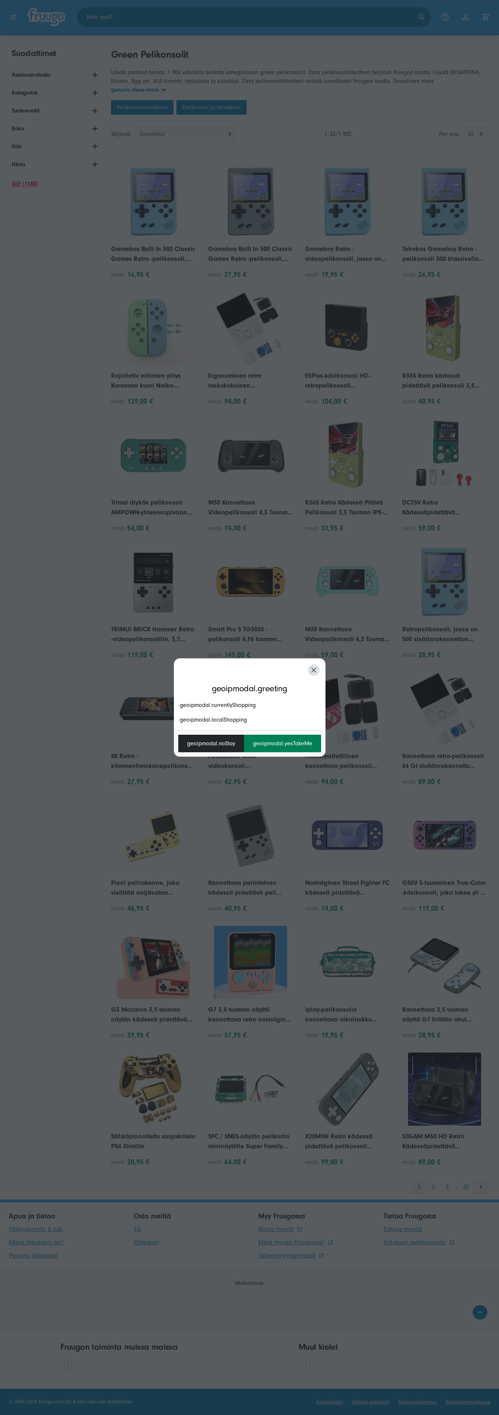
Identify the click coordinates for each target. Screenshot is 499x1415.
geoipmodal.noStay (211, 743)
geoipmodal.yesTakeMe (282, 743)
